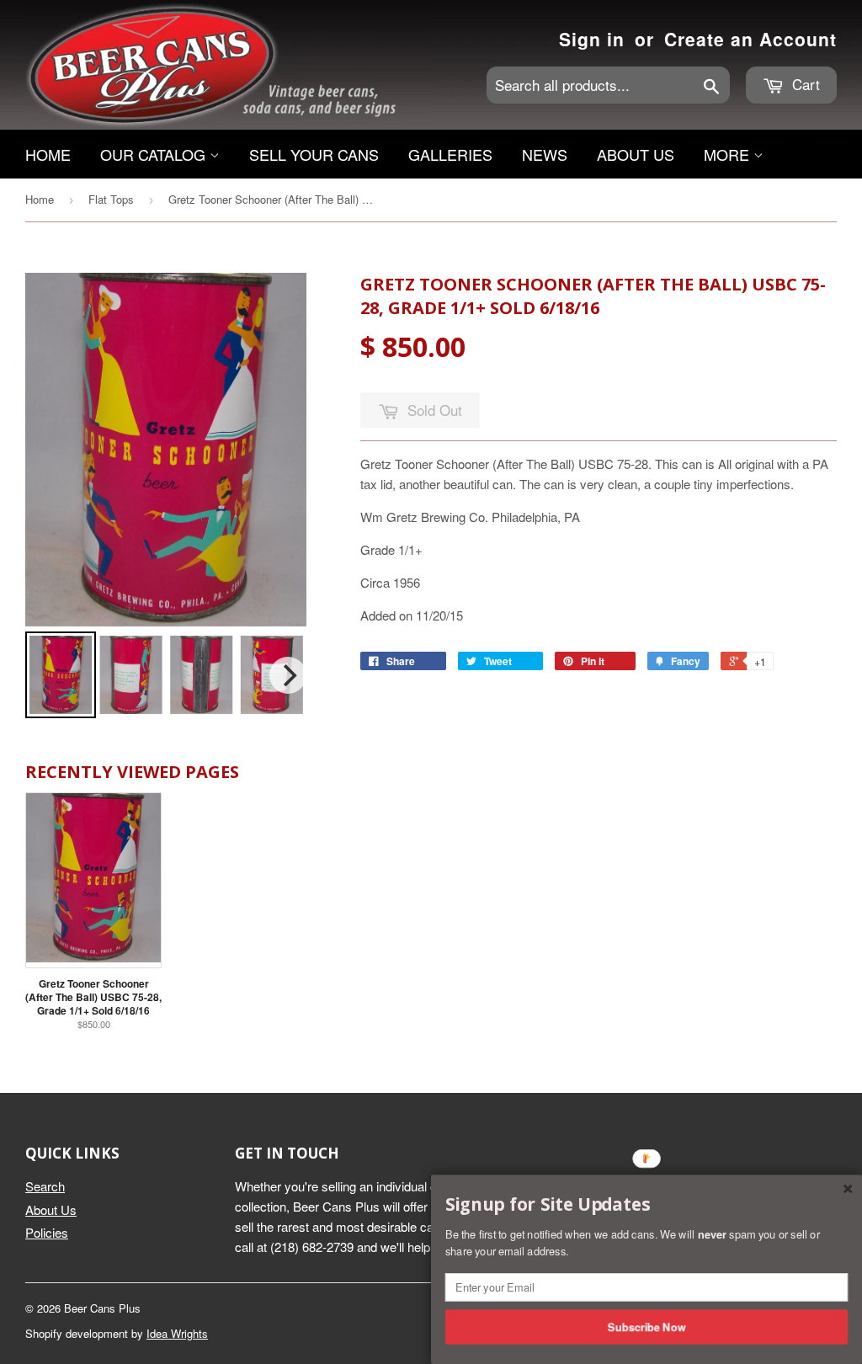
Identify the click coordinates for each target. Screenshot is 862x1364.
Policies (46, 1232)
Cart (804, 83)
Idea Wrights (177, 1333)
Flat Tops (111, 199)
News (544, 154)
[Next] (287, 675)
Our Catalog (155, 154)
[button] (646, 1204)
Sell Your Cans (314, 154)
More (728, 154)
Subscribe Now (647, 1326)
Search (45, 1186)
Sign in (592, 38)
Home (48, 154)
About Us (635, 154)
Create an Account (750, 38)
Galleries (450, 154)
